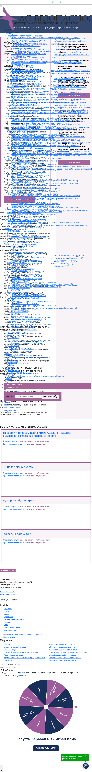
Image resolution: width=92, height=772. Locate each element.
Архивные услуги (8, 570)
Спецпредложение (12, 627)
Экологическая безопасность (62, 644)
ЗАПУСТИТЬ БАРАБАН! (46, 748)
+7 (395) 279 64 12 (7, 592)
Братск (3, 2)
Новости (7, 622)
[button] (5, 390)
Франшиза (8, 616)
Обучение (8, 608)
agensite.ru (21, 675)
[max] (64, 2)
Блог (6, 624)
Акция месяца (10, 630)
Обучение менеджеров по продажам (65, 657)
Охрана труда (10, 649)
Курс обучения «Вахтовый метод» (63, 660)
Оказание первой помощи (15, 647)
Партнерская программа (14, 619)
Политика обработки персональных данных (22, 634)
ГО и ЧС (7, 644)
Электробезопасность (13, 655)
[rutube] (51, 2)
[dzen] (56, 2)
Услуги (6, 611)
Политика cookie (10, 637)
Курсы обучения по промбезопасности (21, 652)
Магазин (7, 614)
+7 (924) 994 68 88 (7, 594)
